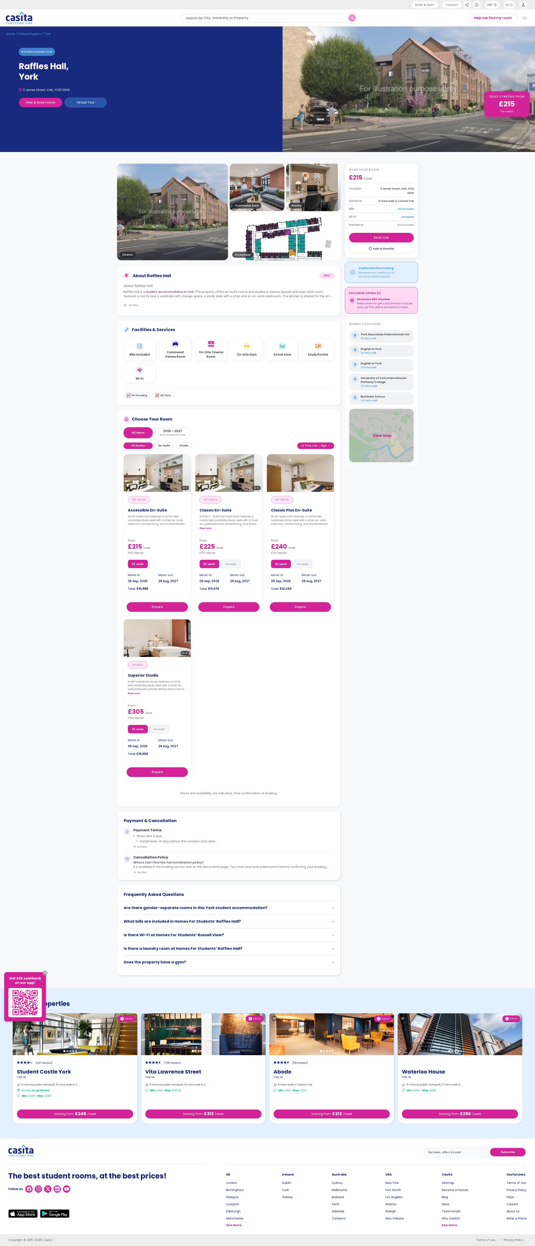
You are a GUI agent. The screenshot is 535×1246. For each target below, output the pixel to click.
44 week (230, 564)
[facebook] (29, 1189)
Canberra (339, 1218)
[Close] (45, 973)
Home (10, 34)
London (231, 1183)
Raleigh (391, 1211)
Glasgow (232, 1197)
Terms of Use (516, 1183)
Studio (184, 445)
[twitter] (47, 1189)
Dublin (286, 1183)
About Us (513, 1211)
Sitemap (448, 1183)
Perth (336, 1204)
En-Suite (164, 445)
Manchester (235, 1218)
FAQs (510, 1197)
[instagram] (38, 1189)
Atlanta (391, 1204)
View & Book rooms (40, 102)
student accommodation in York (170, 292)
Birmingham (235, 1190)
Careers (512, 1204)
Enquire (157, 607)
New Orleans (395, 1218)
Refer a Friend (517, 1218)
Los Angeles (394, 1197)
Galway (287, 1197)
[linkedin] (57, 1189)
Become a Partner (455, 1190)
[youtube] (66, 1189)
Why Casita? (451, 1218)
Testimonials (451, 1211)
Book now (381, 237)
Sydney (337, 1183)
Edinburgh (233, 1211)
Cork (285, 1190)
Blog (445, 1197)
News (445, 1204)
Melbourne (339, 1190)
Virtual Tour (86, 102)
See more (234, 1225)
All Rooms (138, 445)
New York (392, 1183)
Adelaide (338, 1211)
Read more (205, 528)
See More (142, 847)
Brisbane (338, 1197)
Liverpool (232, 1204)
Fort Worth (393, 1190)
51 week (138, 564)
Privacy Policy (516, 1190)
